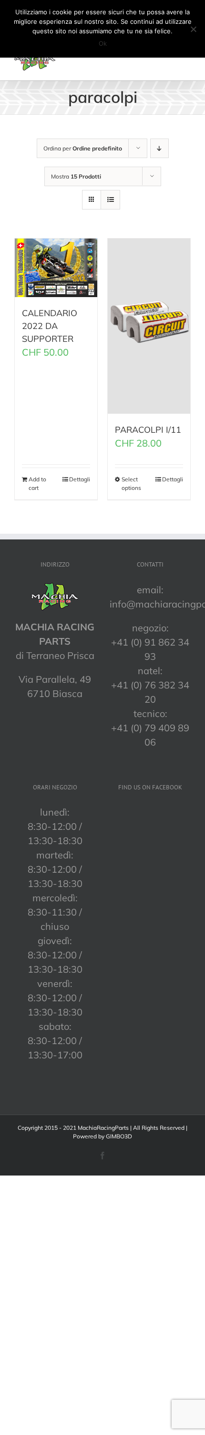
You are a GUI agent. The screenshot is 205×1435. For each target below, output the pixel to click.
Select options (131, 483)
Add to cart (37, 483)
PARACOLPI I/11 (148, 429)
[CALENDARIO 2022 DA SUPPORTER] (56, 268)
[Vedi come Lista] (110, 199)
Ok (103, 43)
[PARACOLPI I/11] (149, 326)
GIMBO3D (119, 1136)
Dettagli (79, 479)
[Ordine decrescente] (159, 148)
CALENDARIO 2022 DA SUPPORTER (49, 326)
